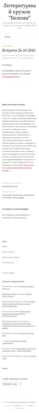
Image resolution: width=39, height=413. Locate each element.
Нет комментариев (26, 58)
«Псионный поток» (11, 76)
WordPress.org (8, 262)
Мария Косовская (9, 294)
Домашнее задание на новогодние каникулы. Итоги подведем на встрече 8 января (18, 326)
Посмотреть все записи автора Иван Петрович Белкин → (18, 168)
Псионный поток (10, 186)
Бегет (12, 273)
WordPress (18, 406)
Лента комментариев (11, 257)
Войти (4, 246)
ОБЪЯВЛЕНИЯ (7, 46)
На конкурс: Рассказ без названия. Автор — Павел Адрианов (19, 350)
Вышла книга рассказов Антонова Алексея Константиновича (18, 304)
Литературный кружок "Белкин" (19, 11)
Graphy (30, 406)
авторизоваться (20, 217)
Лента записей (8, 252)
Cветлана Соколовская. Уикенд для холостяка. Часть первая (18, 196)
